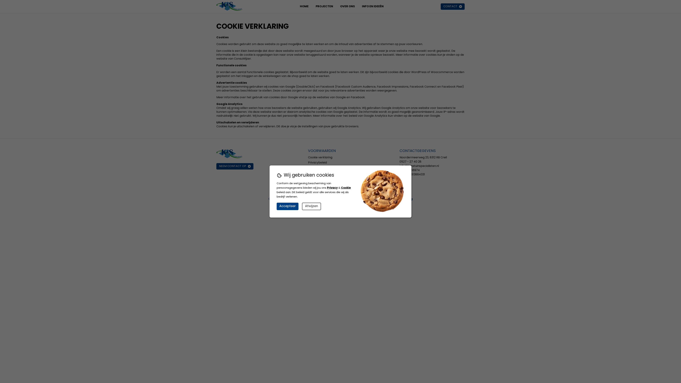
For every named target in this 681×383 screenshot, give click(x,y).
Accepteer (287, 206)
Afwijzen (311, 206)
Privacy (332, 188)
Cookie (346, 188)
